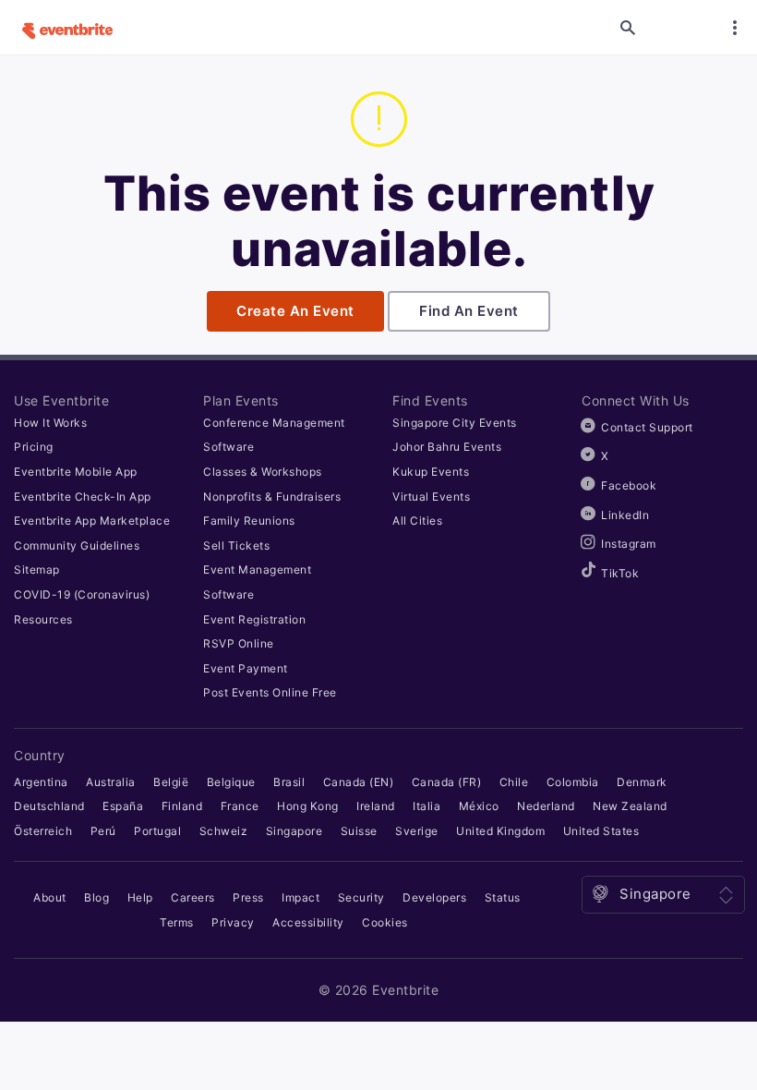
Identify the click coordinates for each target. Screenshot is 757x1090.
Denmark (642, 782)
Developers (434, 897)
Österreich (43, 831)
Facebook (628, 485)
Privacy (233, 922)
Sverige (417, 831)
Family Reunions (249, 520)
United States (601, 831)
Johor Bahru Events (446, 447)
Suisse (359, 831)
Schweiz (223, 831)
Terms (177, 922)
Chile (514, 782)
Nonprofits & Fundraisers (272, 496)
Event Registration (254, 619)
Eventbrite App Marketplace (92, 520)
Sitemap (37, 569)
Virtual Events (431, 496)
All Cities (417, 520)
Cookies (385, 922)
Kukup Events (430, 471)
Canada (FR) (447, 782)
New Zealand (630, 806)
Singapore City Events (454, 423)
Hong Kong (308, 806)
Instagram (628, 544)
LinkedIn (625, 515)
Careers (193, 897)
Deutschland (49, 806)
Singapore (294, 831)
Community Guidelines (76, 545)
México (479, 806)
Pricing (34, 447)
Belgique (231, 782)
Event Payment (245, 668)
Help (140, 897)
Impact (300, 897)
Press (248, 897)
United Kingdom (500, 831)
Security (361, 897)
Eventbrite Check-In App (82, 496)
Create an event (295, 311)
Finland (182, 806)
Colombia (573, 782)
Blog (96, 897)
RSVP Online (238, 643)
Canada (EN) (358, 782)
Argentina (41, 782)
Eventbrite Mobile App (76, 471)
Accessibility (308, 922)
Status (503, 897)
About (49, 897)
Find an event (469, 311)
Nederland (546, 806)
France (240, 806)
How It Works (50, 423)
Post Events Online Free (270, 692)
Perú (103, 831)
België (170, 782)
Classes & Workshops (262, 471)
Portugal (157, 831)
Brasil (289, 782)
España (122, 806)
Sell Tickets (236, 545)
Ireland (375, 806)
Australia (111, 782)
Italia (426, 806)
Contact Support (647, 427)
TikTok (620, 573)
